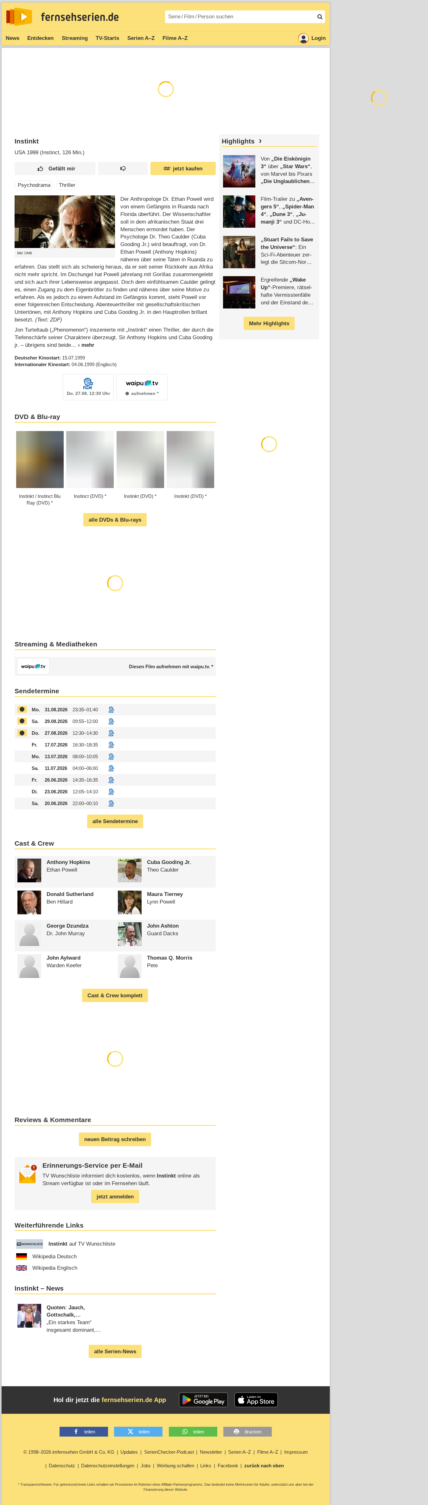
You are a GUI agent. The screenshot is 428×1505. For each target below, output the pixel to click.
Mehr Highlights (269, 324)
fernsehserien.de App (134, 1399)
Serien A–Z (141, 38)
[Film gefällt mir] (55, 168)
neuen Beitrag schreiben (115, 1139)
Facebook (228, 1465)
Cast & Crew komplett (115, 996)
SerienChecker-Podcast (169, 1452)
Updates (129, 1452)
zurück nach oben (264, 1465)
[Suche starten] (320, 16)
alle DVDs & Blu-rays (115, 520)
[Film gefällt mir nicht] (123, 168)
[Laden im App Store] (256, 1400)
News (12, 38)
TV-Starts (107, 38)
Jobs (146, 1465)
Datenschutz (62, 1465)
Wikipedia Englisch (54, 1268)
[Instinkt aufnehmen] (22, 709)
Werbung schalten (175, 1465)
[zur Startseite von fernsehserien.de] (19, 17)
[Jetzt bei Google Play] (203, 1400)
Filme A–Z (175, 38)
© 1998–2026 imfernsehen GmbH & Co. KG (68, 1452)
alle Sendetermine (115, 821)
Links (205, 1465)
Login (318, 38)
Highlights (238, 141)
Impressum (296, 1452)
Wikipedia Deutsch (54, 1257)
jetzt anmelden (115, 1197)
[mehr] (82, 345)
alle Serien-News (115, 1352)
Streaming (75, 38)
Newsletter (211, 1452)
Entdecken (40, 38)
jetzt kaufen (187, 169)
